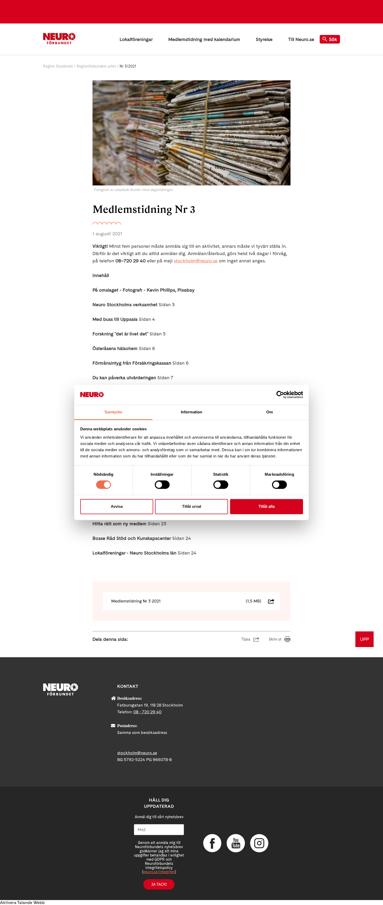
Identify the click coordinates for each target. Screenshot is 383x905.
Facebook (212, 843)
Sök (333, 39)
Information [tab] (191, 412)
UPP (364, 639)
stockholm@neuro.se (196, 260)
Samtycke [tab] (113, 412)
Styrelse (264, 39)
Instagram (259, 843)
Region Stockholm (58, 66)
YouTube (236, 843)
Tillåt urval (191, 506)
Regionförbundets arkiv (96, 66)
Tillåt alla (266, 506)
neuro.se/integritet (159, 872)
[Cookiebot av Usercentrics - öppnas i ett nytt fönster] (280, 395)
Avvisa (117, 506)
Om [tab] (269, 412)
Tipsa (245, 639)
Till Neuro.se (301, 39)
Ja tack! (159, 884)
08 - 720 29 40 (147, 711)
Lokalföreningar (136, 39)
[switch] (162, 485)
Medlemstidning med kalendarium (204, 39)
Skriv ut (275, 639)
